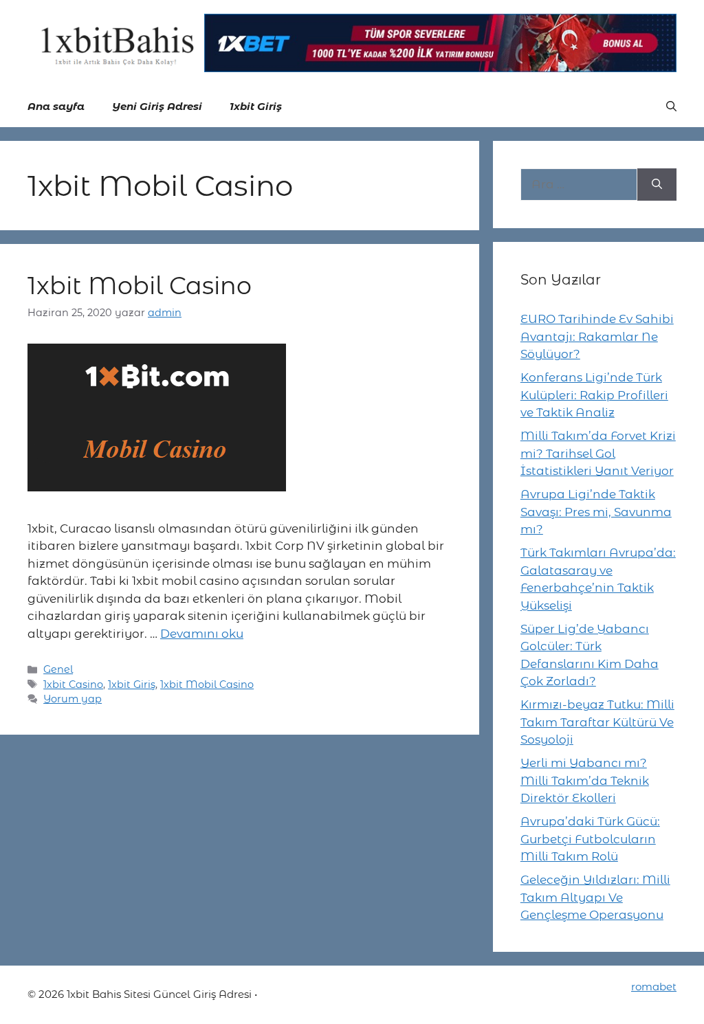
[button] (671, 106)
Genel (58, 669)
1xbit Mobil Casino (140, 285)
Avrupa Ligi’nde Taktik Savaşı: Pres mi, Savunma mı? (596, 511)
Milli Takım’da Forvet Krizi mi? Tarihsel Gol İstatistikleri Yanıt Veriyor (598, 453)
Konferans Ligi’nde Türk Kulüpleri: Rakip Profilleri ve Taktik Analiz (594, 394)
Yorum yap (72, 699)
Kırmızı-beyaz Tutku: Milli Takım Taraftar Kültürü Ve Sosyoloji (597, 722)
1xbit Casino (73, 684)
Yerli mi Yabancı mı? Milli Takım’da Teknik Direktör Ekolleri (584, 780)
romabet (653, 986)
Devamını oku (201, 634)
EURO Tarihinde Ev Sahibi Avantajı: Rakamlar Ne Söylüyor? (597, 336)
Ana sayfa (56, 106)
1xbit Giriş (256, 106)
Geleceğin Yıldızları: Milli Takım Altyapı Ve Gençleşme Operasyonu (595, 897)
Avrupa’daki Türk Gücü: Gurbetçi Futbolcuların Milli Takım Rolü (590, 838)
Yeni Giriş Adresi (157, 106)
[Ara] (656, 184)
